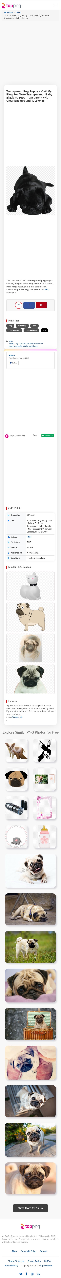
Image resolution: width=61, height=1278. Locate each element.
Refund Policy (11, 1266)
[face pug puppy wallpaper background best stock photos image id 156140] (30, 1140)
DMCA (47, 1261)
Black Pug (22, 326)
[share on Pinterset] (41, 305)
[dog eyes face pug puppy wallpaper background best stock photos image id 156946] (30, 1178)
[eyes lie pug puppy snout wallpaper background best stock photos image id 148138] (30, 986)
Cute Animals (14, 330)
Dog (10, 326)
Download (49, 435)
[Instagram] (32, 1274)
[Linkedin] (38, 1274)
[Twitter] (20, 1274)
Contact (43, 1251)
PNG (18, 13)
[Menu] (56, 5)
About (14, 1251)
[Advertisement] (30, 54)
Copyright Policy (28, 1251)
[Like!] (18, 305)
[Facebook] (29, 305)
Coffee (14, 363)
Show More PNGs (29, 1208)
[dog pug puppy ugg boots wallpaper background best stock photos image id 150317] (30, 1063)
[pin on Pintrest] (23, 742)
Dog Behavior (31, 330)
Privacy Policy (34, 1261)
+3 (44, 330)
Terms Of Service (16, 1261)
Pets (34, 326)
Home (10, 13)
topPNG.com (46, 1266)
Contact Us (17, 717)
